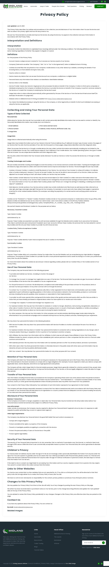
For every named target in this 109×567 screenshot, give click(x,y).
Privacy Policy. (45, 563)
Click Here (96, 547)
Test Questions (72, 6)
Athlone (56, 543)
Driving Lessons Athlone (20, 563)
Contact (100, 6)
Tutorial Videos (39, 550)
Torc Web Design (71, 563)
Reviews (89, 6)
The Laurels (57, 537)
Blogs (36, 547)
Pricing (81, 6)
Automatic (33, 6)
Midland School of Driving (62, 534)
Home (26, 6)
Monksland (57, 540)
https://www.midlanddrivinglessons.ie (60, 99)
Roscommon (38, 540)
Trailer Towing (38, 543)
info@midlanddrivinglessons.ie (75, 1)
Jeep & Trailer (44, 6)
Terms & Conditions (34, 563)
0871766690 (94, 1)
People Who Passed (58, 6)
